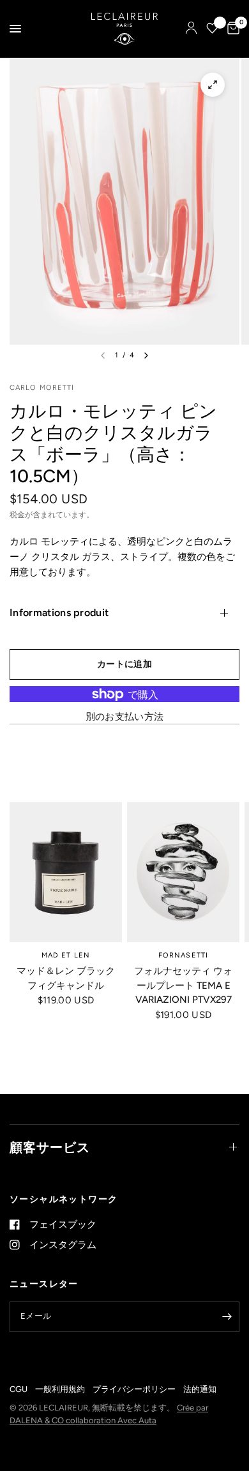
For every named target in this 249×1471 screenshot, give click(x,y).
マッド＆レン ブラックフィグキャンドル (66, 978)
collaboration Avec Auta (111, 1420)
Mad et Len (66, 955)
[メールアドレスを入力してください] (226, 1317)
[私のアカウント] (191, 28)
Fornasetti (183, 955)
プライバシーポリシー (134, 1389)
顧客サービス (50, 1147)
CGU (18, 1389)
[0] (231, 28)
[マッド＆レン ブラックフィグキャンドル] (66, 872)
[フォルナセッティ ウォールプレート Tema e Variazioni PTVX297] (183, 872)
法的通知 (199, 1389)
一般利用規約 (60, 1389)
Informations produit (59, 612)
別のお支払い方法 (124, 717)
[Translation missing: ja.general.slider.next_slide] (146, 355)
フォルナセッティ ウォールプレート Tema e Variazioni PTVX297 (183, 985)
